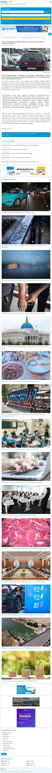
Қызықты (31, 37)
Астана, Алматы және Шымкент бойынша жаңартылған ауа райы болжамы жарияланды (25, 279)
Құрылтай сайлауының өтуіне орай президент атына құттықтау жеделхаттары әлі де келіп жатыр (25, 346)
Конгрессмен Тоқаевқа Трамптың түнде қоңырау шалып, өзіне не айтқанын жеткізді (24, 580)
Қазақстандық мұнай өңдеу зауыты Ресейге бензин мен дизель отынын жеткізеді (23, 613)
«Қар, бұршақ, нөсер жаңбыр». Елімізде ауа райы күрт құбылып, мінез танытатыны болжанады (23, 245)
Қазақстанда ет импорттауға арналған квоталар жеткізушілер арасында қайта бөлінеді (24, 547)
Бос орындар (22, 771)
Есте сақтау (48, 21)
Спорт (35, 37)
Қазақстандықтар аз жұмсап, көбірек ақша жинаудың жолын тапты (19, 680)
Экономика (23, 37)
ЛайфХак (39, 37)
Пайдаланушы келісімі (14, 771)
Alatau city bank (7, 732)
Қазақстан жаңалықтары (7, 37)
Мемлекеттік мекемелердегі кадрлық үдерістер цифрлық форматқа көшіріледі (22, 481)
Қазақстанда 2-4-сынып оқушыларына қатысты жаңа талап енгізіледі (20, 448)
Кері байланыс (29, 771)
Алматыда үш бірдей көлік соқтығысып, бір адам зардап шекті (18, 211)
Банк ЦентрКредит (7, 741)
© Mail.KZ (2, 771)
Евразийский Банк (7, 743)
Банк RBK (5, 739)
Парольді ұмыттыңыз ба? (7, 21)
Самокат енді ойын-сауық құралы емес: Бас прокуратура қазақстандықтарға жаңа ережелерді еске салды (23, 414)
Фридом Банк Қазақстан (9, 748)
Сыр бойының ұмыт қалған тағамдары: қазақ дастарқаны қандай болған (21, 380)
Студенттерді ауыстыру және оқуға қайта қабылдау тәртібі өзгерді (19, 514)
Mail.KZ (43, 37)
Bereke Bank (6, 736)
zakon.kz (10, 128)
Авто (27, 37)
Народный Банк (7, 747)
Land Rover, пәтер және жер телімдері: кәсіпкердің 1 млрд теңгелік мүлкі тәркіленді (23, 312)
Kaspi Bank (5, 750)
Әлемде (14, 37)
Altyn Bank (5, 734)
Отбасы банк (6, 745)
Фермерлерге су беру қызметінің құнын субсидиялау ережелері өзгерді (20, 647)
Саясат (18, 37)
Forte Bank (5, 738)
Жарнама (7, 771)
